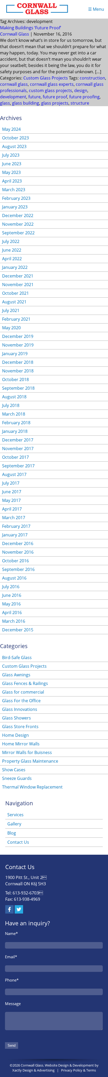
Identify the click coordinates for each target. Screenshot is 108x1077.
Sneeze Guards (17, 778)
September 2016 (18, 569)
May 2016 (11, 604)
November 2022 (18, 224)
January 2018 (15, 431)
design (80, 90)
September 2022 (18, 233)
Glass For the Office (21, 701)
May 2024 (11, 129)
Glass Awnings (16, 675)
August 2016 (14, 578)
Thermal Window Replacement (32, 787)
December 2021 (17, 276)
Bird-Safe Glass (17, 657)
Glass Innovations (19, 709)
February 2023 (16, 198)
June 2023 (11, 164)
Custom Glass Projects (45, 78)
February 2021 (16, 319)
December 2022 (17, 215)
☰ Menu (96, 9)
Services (15, 815)
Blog (11, 833)
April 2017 (12, 509)
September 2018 (18, 388)
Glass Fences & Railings (25, 683)
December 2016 (17, 543)
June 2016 (11, 595)
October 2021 (15, 293)
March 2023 (13, 189)
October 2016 (15, 561)
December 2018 (17, 362)
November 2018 (18, 371)
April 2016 (12, 612)
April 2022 (12, 259)
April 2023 (12, 181)
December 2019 (17, 336)
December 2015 (17, 630)
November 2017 (18, 448)
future (34, 97)
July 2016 (10, 586)
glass (5, 103)
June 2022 (11, 250)
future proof (55, 97)
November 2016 (18, 552)
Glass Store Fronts (20, 726)
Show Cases (13, 770)
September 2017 (18, 466)
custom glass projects (50, 90)
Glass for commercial (23, 692)
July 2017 (10, 483)
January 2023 (15, 207)
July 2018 (10, 405)
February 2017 (16, 526)
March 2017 (13, 517)
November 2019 (18, 345)
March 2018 (13, 414)
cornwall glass (14, 84)
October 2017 (15, 457)
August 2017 (14, 474)
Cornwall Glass (14, 34)
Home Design (15, 735)
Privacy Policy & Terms (78, 1070)
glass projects (54, 103)
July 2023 (10, 155)
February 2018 (16, 423)
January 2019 (15, 353)
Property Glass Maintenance (30, 761)
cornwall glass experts (52, 84)
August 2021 (14, 302)
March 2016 (13, 621)
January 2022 (15, 267)
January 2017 (15, 535)
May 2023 (11, 172)
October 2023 (15, 138)
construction (92, 78)
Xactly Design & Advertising (33, 1070)
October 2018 (15, 379)
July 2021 (10, 310)
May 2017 (11, 500)
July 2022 (10, 241)
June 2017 (11, 492)
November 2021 (18, 284)
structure (80, 103)
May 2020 (11, 328)
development (13, 97)
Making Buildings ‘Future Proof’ (30, 28)
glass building (25, 103)
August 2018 (14, 397)
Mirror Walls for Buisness (27, 752)
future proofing (84, 97)
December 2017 (17, 440)
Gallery (14, 824)
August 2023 (14, 146)
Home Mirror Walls (21, 744)
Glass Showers (16, 718)
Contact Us (18, 842)
